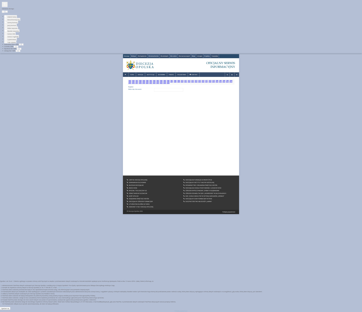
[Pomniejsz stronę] (20, 44)
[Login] (232, 74)
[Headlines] (140, 65)
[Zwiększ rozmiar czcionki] (17, 47)
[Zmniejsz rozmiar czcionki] (15, 47)
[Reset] (3, 12)
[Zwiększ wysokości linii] (20, 49)
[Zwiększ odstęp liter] (19, 51)
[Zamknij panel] (6, 12)
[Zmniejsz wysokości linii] (18, 49)
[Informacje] (126, 74)
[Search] (227, 74)
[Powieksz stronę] (22, 44)
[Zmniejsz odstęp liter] (17, 51)
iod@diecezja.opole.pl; (64, 287)
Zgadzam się (5, 308)
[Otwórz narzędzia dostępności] (5, 4)
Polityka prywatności (228, 212)
